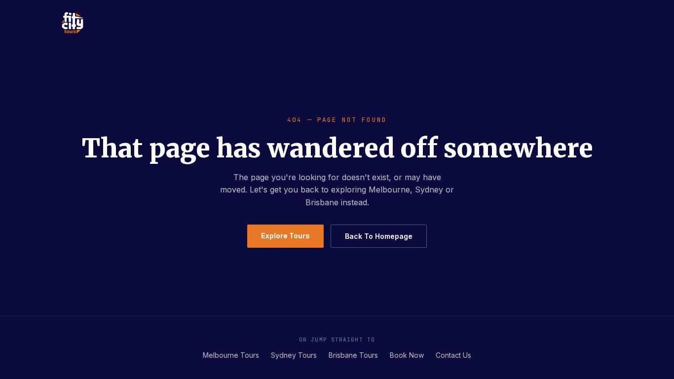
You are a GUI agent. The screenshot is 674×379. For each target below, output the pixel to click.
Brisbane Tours (353, 355)
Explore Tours (285, 235)
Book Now (407, 355)
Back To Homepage (378, 236)
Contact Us (453, 355)
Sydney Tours (294, 355)
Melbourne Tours (231, 355)
